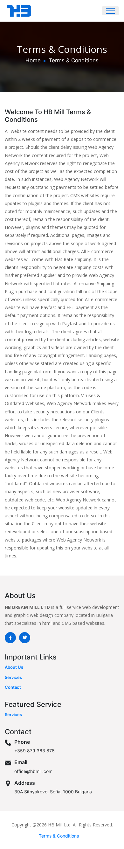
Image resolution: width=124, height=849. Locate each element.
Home (33, 60)
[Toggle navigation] (110, 10)
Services (13, 677)
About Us (14, 667)
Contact (13, 687)
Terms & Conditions (59, 836)
